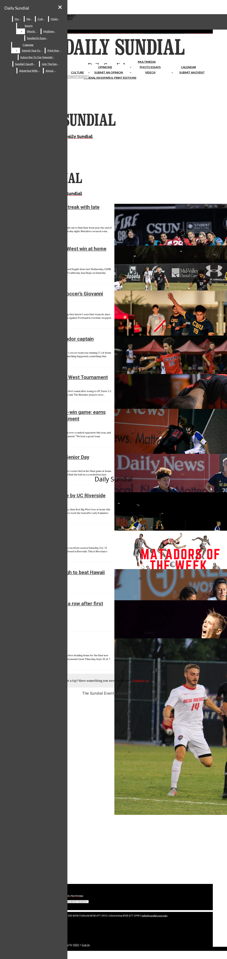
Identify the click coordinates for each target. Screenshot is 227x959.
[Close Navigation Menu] (60, 7)
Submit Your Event (33, 50)
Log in (86, 945)
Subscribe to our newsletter (38, 57)
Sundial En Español (99, 77)
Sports (29, 25)
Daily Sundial (16, 7)
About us (51, 70)
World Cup (33, 31)
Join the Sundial (51, 64)
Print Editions (125, 77)
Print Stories (54, 50)
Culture (42, 19)
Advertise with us (30, 70)
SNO (76, 945)
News (30, 19)
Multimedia (147, 61)
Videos (150, 72)
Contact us (140, 680)
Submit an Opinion (108, 72)
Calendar (188, 67)
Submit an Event (192, 72)
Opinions (105, 67)
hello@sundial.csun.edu (154, 915)
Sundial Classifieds (26, 64)
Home (18, 19)
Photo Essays (150, 67)
